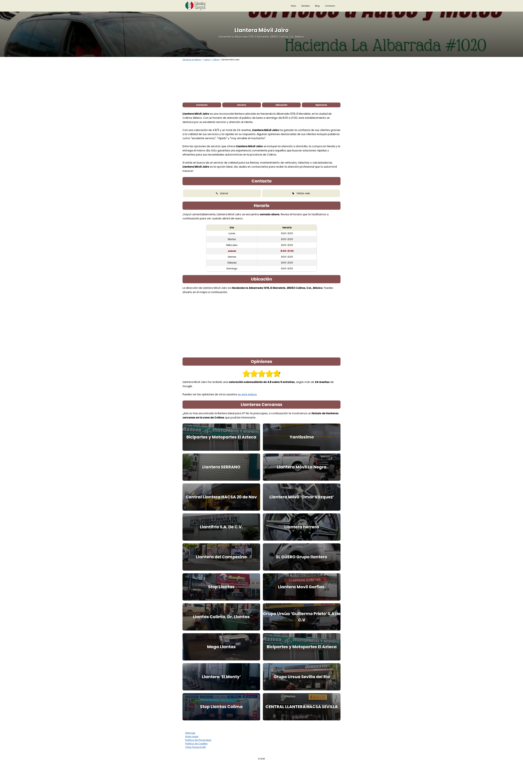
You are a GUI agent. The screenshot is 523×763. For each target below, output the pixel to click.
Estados (306, 5)
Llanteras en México (192, 59)
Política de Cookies (196, 743)
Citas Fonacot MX (195, 747)
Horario (241, 104)
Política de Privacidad (198, 740)
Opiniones (321, 104)
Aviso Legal (191, 736)
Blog (317, 5)
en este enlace (247, 394)
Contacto (330, 5)
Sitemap (190, 733)
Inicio (293, 5)
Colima (206, 59)
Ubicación (281, 104)
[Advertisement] (261, 82)
